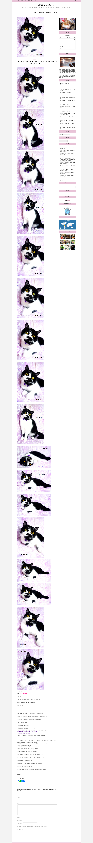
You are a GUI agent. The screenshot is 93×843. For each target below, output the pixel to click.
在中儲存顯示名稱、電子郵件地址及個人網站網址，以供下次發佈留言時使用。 (33, 826)
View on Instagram (67, 252)
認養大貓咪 (55, 12)
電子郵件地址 (19, 820)
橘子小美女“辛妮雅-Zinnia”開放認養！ (66, 87)
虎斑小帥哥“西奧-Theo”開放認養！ (65, 92)
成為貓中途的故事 (41, 12)
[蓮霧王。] (62, 236)
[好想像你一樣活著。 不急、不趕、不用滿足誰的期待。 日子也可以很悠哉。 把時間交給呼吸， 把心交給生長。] (62, 247)
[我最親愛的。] (62, 242)
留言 (18, 803)
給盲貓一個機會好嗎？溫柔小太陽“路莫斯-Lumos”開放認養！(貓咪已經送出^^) (67, 159)
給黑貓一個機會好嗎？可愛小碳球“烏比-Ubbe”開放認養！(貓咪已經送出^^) (27, 790)
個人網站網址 (19, 823)
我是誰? (35, 12)
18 (62, 44)
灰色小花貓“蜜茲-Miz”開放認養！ (65, 104)
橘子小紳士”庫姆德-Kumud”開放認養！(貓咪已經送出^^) (47, 790)
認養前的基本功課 (49, 12)
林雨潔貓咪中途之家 (46, 5)
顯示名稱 (19, 817)
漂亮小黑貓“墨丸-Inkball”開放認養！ (66, 95)
